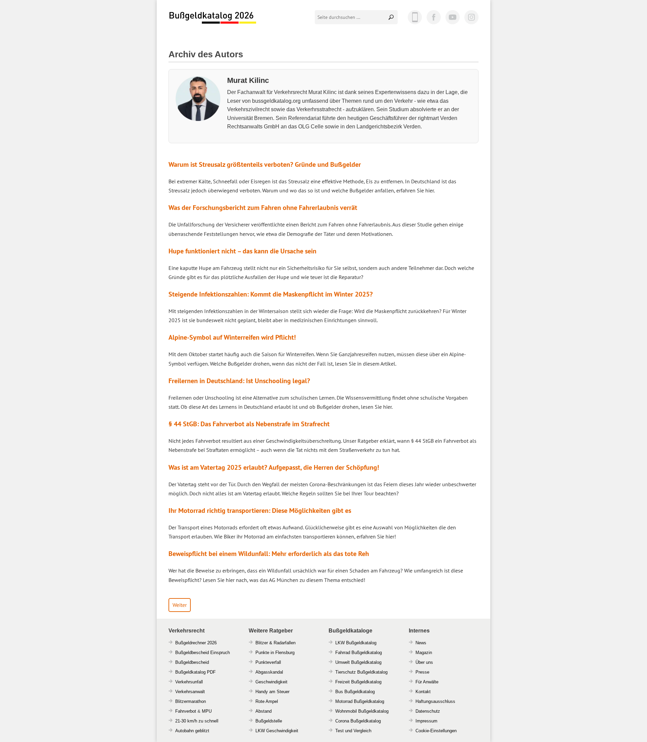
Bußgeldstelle (268, 720)
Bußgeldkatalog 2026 (212, 18)
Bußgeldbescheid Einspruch (202, 652)
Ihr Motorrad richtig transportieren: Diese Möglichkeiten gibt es (259, 510)
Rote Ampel (266, 701)
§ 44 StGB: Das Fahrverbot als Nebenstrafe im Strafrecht (249, 424)
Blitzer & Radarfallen (275, 642)
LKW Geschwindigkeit (276, 730)
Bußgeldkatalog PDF (195, 672)
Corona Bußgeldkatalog (358, 720)
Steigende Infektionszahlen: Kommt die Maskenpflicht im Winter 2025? (270, 294)
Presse (422, 672)
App (415, 17)
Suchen (392, 17)
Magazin (423, 652)
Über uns (424, 662)
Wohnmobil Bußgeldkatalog (362, 711)
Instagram (471, 17)
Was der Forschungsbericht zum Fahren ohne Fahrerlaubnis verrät (262, 207)
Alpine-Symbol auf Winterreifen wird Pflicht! (232, 337)
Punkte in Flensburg (275, 652)
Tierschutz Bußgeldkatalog (361, 672)
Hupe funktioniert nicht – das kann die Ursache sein (242, 251)
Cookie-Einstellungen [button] (436, 730)
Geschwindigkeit (271, 681)
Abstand (263, 711)
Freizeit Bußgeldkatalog (358, 681)
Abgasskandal (269, 672)
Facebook (434, 17)
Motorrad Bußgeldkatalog (359, 701)
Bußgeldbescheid (192, 662)
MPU (207, 711)
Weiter (180, 604)
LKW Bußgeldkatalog (355, 642)
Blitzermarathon (190, 701)
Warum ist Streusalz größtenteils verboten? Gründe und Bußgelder (264, 164)
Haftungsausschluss (435, 701)
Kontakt (423, 691)
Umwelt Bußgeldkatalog (358, 662)
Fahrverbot (185, 711)
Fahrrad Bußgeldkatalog (358, 652)
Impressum (426, 720)
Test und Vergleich (353, 730)
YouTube (452, 17)
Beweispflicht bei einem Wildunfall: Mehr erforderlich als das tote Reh (268, 553)
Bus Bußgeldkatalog (355, 691)
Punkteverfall (268, 662)
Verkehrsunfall (189, 681)
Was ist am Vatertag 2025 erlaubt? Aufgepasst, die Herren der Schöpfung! (273, 467)
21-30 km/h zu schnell (196, 720)
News (420, 642)
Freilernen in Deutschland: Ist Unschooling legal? (239, 380)
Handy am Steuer (272, 691)
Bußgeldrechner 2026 (196, 642)
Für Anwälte (426, 681)
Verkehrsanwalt (190, 691)
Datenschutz (427, 711)
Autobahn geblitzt (192, 730)
